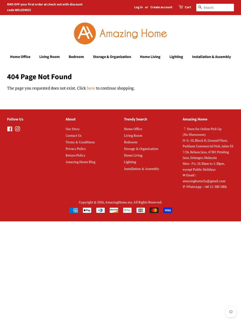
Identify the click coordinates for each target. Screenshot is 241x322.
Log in (138, 7)
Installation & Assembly (211, 56)
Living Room (49, 56)
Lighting (176, 56)
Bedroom (76, 56)
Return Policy (75, 155)
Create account (161, 7)
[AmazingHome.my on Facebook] (9, 130)
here (91, 88)
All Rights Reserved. (147, 202)
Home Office (20, 56)
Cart (188, 7)
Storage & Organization (112, 56)
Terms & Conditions (80, 142)
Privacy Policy (76, 148)
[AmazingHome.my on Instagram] (17, 130)
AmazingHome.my (118, 202)
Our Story (73, 129)
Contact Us (73, 135)
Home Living (150, 56)
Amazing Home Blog (80, 162)
